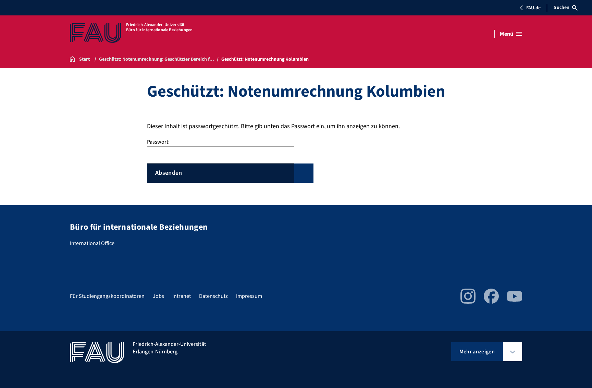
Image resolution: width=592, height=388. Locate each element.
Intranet (181, 296)
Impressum (249, 296)
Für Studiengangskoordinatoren (107, 296)
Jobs (158, 296)
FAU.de (533, 7)
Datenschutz (213, 296)
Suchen (561, 7)
